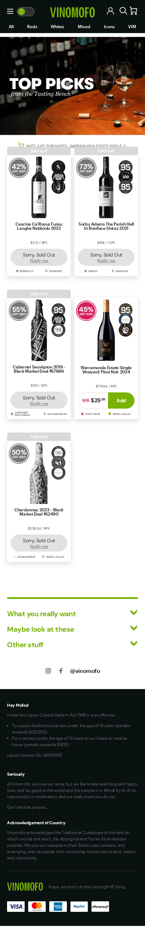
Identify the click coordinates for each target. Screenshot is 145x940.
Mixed (84, 26)
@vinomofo (85, 670)
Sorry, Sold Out (39, 257)
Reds (32, 26)
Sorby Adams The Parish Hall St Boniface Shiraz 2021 (106, 226)
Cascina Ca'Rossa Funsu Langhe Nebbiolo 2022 (38, 226)
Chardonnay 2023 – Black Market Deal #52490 (38, 511)
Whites (57, 26)
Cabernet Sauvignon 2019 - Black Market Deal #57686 (39, 368)
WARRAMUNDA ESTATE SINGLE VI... (100, 146)
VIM (132, 26)
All (11, 26)
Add (121, 400)
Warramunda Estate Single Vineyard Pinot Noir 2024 (106, 369)
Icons (109, 26)
